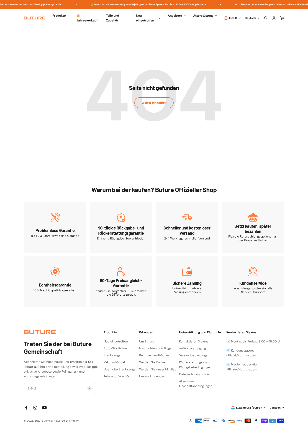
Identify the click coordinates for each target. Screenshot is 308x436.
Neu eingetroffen (145, 18)
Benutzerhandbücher (154, 355)
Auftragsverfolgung (192, 348)
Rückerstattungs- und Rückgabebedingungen (195, 364)
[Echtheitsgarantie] (55, 281)
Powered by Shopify (66, 420)
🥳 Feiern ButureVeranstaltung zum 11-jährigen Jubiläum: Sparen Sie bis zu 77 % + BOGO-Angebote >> (142, 4)
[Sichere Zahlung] (187, 281)
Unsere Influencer (151, 376)
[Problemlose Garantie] (55, 227)
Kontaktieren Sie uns (193, 341)
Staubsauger (113, 355)
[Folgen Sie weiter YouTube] (44, 407)
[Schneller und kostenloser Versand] (187, 227)
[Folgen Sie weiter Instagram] (35, 407)
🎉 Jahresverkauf (86, 18)
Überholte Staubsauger (120, 369)
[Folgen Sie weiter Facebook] (26, 407)
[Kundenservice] (253, 281)
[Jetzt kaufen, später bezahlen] (253, 227)
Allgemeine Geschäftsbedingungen (195, 383)
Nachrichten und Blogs (155, 348)
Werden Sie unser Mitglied (157, 369)
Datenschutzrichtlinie (194, 374)
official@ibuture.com (241, 355)
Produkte (59, 15)
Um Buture (146, 341)
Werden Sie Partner (153, 362)
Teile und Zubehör (112, 18)
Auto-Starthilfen (115, 348)
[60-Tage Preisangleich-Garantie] (121, 281)
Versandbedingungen (194, 355)
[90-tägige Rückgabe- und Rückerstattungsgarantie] (121, 227)
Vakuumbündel (114, 362)
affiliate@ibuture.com (241, 369)
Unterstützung (203, 15)
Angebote (175, 15)
